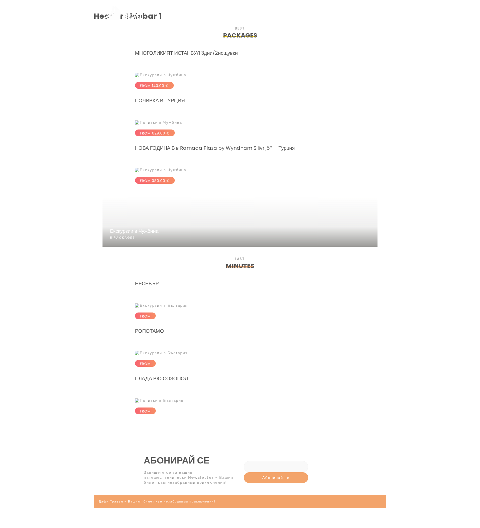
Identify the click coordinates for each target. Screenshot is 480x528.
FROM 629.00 (155, 133)
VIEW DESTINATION (240, 256)
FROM (145, 316)
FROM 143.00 (154, 85)
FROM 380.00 (155, 180)
